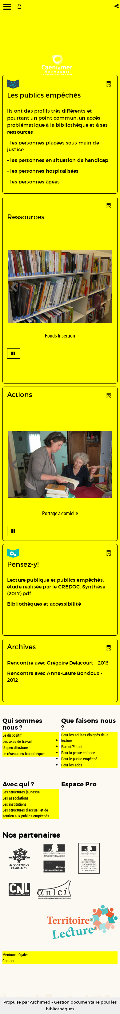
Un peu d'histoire (15, 747)
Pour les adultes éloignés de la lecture (84, 737)
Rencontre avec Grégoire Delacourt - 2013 (58, 663)
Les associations (15, 798)
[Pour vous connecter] (20, 6)
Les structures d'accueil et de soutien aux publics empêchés (25, 813)
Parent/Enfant (71, 746)
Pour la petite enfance (78, 752)
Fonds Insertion (60, 335)
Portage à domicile (60, 513)
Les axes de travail (17, 741)
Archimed (40, 1002)
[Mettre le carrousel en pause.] (13, 353)
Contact (8, 960)
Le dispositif (12, 735)
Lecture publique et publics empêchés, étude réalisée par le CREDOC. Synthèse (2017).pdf (56, 586)
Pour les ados (71, 765)
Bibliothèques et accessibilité (44, 604)
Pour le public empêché (79, 758)
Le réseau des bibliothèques (24, 753)
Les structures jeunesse (21, 792)
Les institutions (14, 804)
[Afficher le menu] (7, 7)
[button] (117, 6)
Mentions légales (15, 954)
